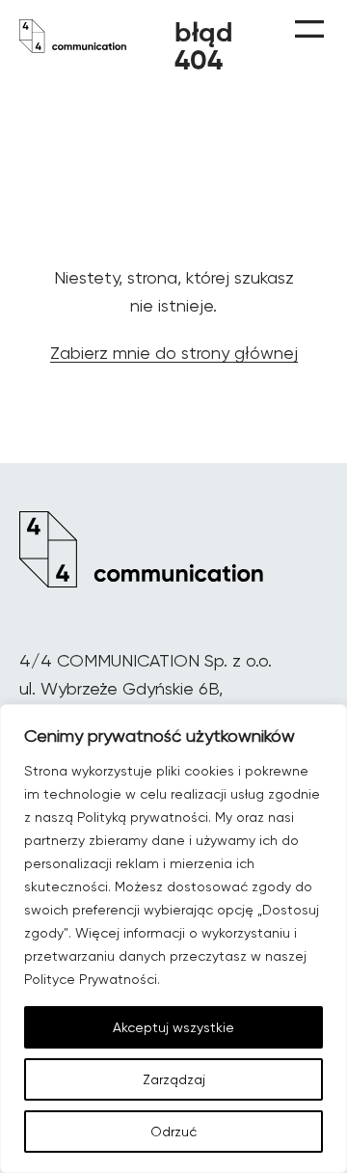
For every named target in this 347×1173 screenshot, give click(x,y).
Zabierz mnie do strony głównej (174, 352)
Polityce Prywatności (90, 979)
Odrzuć (173, 1131)
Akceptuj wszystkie (173, 1027)
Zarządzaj (174, 1079)
